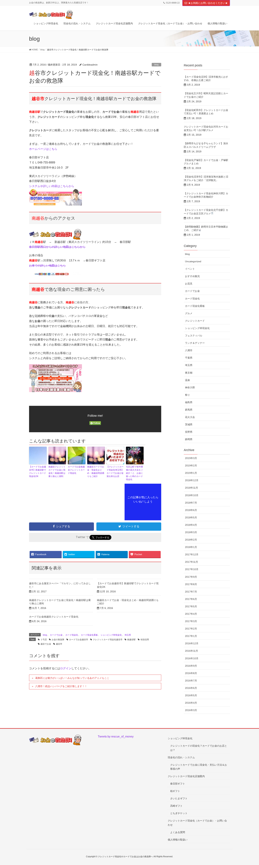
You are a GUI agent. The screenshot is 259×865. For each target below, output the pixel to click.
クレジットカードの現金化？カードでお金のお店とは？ (198, 747)
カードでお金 (56, 635)
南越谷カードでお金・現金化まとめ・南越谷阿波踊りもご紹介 (95, 472)
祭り (187, 394)
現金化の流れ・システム (181, 757)
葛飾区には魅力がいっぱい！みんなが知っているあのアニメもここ (72, 678)
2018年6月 (191, 510)
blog (156, 64)
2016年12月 (191, 643)
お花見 (188, 283)
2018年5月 (191, 517)
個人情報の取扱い (177, 839)
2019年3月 (191, 458)
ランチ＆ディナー (195, 343)
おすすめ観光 (192, 276)
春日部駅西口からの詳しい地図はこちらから (57, 246)
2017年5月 (191, 606)
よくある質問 (177, 832)
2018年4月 (191, 524)
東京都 (188, 372)
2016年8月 (191, 673)
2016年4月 (191, 702)
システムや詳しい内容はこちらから (51, 186)
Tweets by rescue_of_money (116, 736)
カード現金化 (71, 635)
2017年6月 (191, 599)
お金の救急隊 (58, 639)
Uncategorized (193, 261)
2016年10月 (191, 658)
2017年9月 (191, 576)
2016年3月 (191, 710)
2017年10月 (191, 569)
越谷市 (59, 644)
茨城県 (188, 424)
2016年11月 (191, 650)
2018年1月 (191, 547)
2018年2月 (191, 539)
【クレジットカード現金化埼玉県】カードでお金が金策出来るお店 (115, 472)
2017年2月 (191, 628)
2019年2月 (191, 465)
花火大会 (190, 417)
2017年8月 (191, 584)
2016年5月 (191, 695)
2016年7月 (191, 680)
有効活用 (144, 639)
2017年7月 (191, 591)
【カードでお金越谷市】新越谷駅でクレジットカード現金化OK (37, 472)
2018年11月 (191, 487)
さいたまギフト (178, 798)
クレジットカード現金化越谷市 (107, 639)
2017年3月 (191, 621)
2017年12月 (191, 554)
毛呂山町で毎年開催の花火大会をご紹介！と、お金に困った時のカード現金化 (134, 473)
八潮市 (188, 350)
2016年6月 (191, 688)
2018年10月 (191, 495)
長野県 (188, 431)
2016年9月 (191, 665)
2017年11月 (191, 561)
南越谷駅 (131, 639)
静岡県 (188, 439)
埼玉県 (128, 635)
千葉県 (188, 357)
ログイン (65, 668)
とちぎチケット (178, 813)
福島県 (188, 402)
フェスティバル (193, 335)
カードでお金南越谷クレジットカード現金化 (76, 470)
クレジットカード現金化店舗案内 (186, 776)
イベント (190, 268)
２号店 (44, 639)
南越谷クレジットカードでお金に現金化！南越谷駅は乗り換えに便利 (56, 472)
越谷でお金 (46, 644)
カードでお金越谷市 (78, 639)
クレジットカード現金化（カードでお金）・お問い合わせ (197, 822)
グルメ (188, 313)
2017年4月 (191, 613)
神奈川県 (190, 387)
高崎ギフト (176, 805)
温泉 (187, 380)
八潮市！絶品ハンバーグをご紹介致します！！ (61, 686)
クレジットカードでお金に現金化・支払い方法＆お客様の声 (198, 766)
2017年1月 (191, 636)
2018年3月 (191, 532)
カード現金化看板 (89, 635)
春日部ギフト (177, 783)
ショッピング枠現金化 (111, 635)
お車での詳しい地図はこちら (47, 265)
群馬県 (188, 409)
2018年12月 (191, 480)
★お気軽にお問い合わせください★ (208, 3)
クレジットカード (195, 320)
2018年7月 (191, 502)
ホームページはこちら (43, 148)
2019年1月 (191, 473)
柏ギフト (175, 791)
